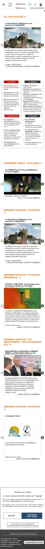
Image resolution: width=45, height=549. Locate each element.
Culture (22, 11)
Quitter (11, 516)
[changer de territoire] (29, 4)
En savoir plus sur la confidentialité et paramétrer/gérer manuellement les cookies (23, 525)
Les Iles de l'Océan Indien (15, 66)
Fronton (18, 459)
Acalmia (19, 327)
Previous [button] (2, 45)
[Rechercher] (35, 4)
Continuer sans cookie (31, 516)
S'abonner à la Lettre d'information (23, 534)
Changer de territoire (37, 8)
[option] (22, 44)
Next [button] (42, 45)
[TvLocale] (20, 4)
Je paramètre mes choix (34, 542)
